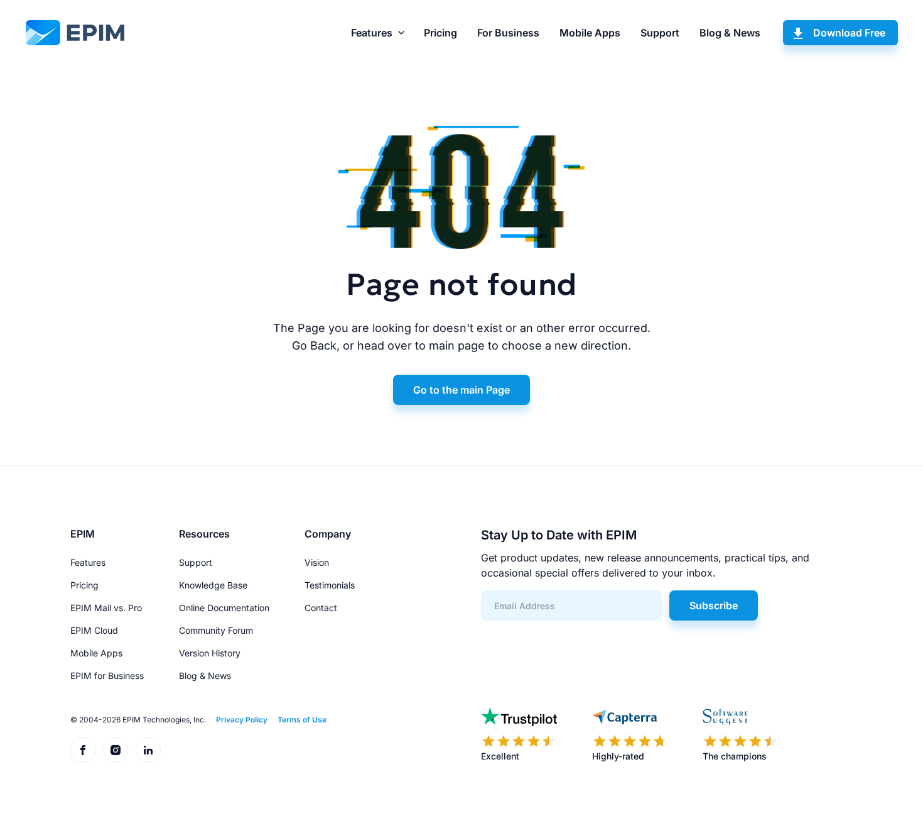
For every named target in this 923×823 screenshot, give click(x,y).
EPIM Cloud (94, 630)
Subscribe (713, 605)
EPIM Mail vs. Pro (106, 607)
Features (371, 32)
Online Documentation (224, 607)
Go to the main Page (461, 390)
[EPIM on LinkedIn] (148, 750)
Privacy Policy (241, 719)
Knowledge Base (213, 585)
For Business (508, 32)
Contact (321, 607)
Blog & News (729, 32)
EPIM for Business (107, 675)
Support (659, 32)
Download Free (849, 32)
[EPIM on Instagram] (115, 750)
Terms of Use (302, 719)
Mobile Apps (589, 32)
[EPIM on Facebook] (82, 750)
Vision (317, 562)
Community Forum (216, 630)
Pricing (440, 32)
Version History (209, 653)
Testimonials (330, 585)
